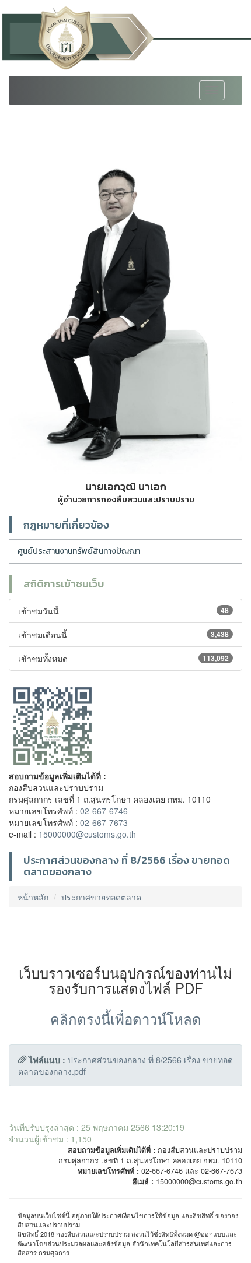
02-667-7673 (104, 822)
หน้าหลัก (33, 897)
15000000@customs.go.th (87, 834)
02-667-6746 (104, 811)
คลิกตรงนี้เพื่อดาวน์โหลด (125, 1018)
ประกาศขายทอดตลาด (101, 897)
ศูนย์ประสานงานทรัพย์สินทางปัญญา (79, 551)
